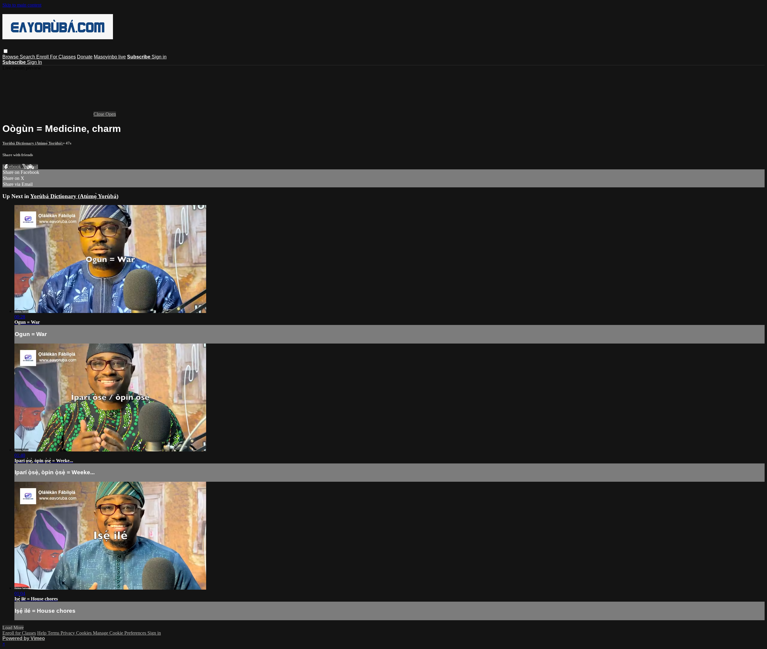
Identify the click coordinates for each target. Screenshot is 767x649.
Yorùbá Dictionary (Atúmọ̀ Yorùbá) (32, 143)
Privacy (68, 633)
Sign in (159, 56)
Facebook (12, 166)
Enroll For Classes (56, 56)
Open (110, 114)
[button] (5, 51)
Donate (85, 56)
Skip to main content (21, 4)
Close (99, 114)
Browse (11, 56)
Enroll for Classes (19, 633)
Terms (54, 633)
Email (32, 166)
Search (28, 56)
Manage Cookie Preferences (120, 633)
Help (42, 633)
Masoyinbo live (110, 56)
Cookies (84, 633)
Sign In (34, 62)
